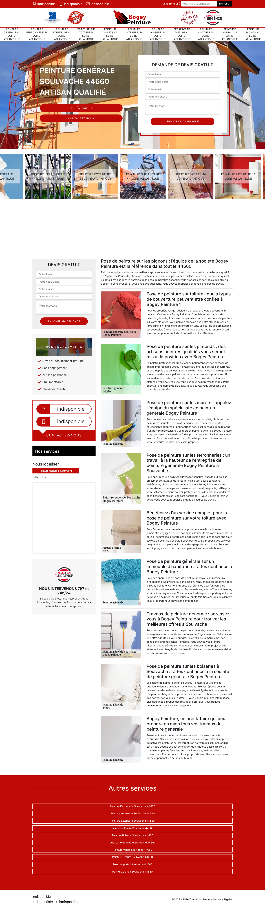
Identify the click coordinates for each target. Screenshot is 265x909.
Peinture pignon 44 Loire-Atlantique (253, 34)
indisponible (46, 4)
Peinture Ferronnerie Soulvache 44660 (132, 806)
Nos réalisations (81, 107)
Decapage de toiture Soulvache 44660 (132, 842)
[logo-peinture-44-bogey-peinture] (132, 17)
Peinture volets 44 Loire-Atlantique (110, 34)
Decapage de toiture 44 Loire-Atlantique (181, 34)
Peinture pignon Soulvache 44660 (132, 871)
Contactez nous (81, 118)
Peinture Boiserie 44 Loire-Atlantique (158, 34)
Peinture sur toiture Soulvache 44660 (133, 813)
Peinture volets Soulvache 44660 (132, 849)
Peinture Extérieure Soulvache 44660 (133, 820)
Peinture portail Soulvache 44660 (132, 864)
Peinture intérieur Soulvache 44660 (132, 828)
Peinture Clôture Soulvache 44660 (132, 856)
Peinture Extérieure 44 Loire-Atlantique (62, 34)
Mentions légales (223, 899)
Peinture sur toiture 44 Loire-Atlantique (86, 34)
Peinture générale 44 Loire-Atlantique (12, 34)
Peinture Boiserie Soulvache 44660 (132, 835)
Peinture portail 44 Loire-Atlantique (230, 34)
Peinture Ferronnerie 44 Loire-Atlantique (37, 34)
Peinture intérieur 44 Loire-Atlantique (134, 34)
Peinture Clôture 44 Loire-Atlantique (206, 34)
